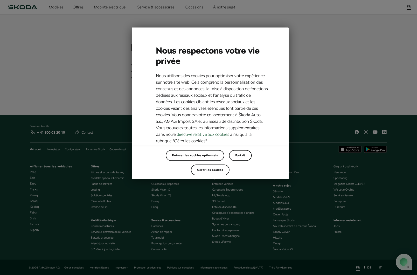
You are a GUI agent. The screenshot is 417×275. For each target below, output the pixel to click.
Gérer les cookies (210, 170)
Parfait (240, 155)
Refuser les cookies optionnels (195, 155)
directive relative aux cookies (203, 134)
